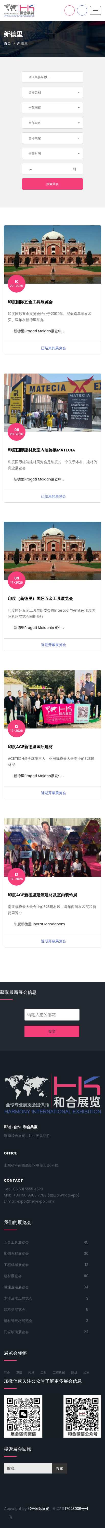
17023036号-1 (76, 1508)
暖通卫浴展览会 (16, 1287)
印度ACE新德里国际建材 (30, 747)
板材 (86, 1372)
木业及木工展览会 (18, 1298)
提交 (52, 1031)
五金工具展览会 (16, 1242)
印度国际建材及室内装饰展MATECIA (41, 450)
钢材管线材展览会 (18, 1320)
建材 (74, 1372)
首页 (7, 43)
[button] (52, 92)
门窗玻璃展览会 (16, 1331)
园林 (31, 1372)
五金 (7, 1372)
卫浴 (19, 1372)
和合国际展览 (38, 1508)
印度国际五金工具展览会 (30, 302)
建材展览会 (13, 1275)
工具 (44, 1372)
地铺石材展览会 (16, 1253)
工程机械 (59, 1372)
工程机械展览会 (16, 1264)
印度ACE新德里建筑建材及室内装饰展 (42, 895)
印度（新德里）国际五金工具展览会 (40, 598)
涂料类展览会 (14, 1309)
